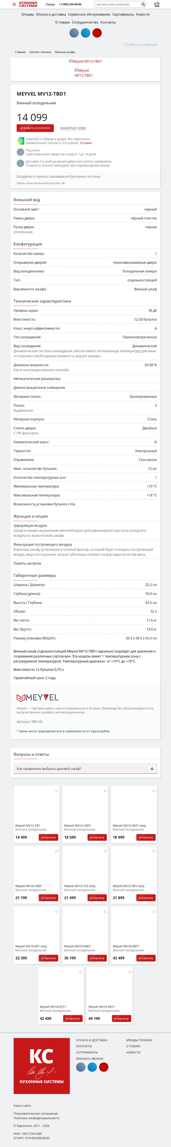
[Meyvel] (37, 697)
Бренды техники (139, 1040)
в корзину (48, 837)
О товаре (133, 1046)
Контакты (84, 1046)
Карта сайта (22, 1106)
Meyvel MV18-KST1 (53, 1007)
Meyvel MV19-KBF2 (77, 946)
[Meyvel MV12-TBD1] (85, 61)
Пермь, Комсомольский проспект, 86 (40, 183)
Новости (133, 1052)
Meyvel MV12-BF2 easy (128, 886)
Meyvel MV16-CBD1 (28, 886)
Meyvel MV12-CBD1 (77, 825)
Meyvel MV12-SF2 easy (80, 886)
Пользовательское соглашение (36, 1113)
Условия (86, 143)
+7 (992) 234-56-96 (70, 4)
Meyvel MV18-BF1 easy (31, 946)
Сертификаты (87, 1052)
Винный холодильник (31, 829)
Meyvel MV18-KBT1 (126, 946)
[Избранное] (56, 790)
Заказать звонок (89, 1059)
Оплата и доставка (91, 1040)
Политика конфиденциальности (36, 1118)
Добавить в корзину (35, 128)
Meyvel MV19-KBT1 (101, 1007)
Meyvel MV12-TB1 (27, 825)
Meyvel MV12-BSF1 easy (129, 825)
